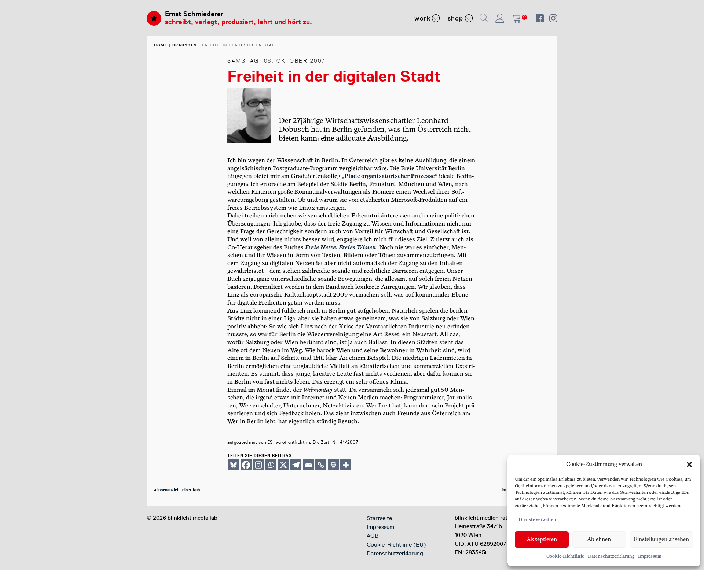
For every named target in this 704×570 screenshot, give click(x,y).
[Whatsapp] (270, 464)
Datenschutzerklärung (611, 556)
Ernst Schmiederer (194, 14)
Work (422, 18)
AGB (372, 536)
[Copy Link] (320, 464)
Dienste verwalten (537, 519)
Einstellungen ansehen (661, 539)
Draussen (184, 45)
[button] (689, 464)
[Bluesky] (233, 464)
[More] (345, 464)
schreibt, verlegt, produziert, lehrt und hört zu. (238, 22)
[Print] (333, 464)
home (160, 45)
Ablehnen (599, 539)
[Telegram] (295, 464)
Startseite (379, 518)
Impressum (649, 556)
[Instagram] (258, 464)
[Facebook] (246, 464)
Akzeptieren (542, 539)
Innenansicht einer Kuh (178, 490)
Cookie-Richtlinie (565, 556)
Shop (455, 18)
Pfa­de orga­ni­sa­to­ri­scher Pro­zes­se (389, 176)
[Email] (308, 464)
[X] (283, 464)
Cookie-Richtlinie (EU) (396, 544)
